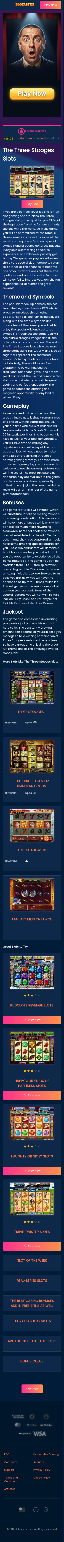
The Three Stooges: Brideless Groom (32, 783)
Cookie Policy (41, 1477)
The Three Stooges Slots (22, 138)
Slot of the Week (32, 1260)
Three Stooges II (32, 712)
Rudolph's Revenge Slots (32, 1005)
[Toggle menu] (6, 5)
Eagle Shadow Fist (32, 850)
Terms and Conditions (11, 1479)
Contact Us (11, 1462)
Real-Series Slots (32, 1280)
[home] (25, 7)
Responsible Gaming (46, 1454)
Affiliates (9, 1489)
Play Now (50, 5)
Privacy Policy (41, 1470)
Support (9, 1470)
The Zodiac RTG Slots (32, 1321)
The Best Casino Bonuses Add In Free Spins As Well (32, 1303)
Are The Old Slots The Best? (32, 1341)
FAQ (6, 1454)
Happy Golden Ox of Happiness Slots (32, 1083)
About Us (38, 1462)
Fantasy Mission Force (32, 919)
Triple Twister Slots (32, 1232)
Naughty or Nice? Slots (32, 1156)
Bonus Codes (32, 1361)
